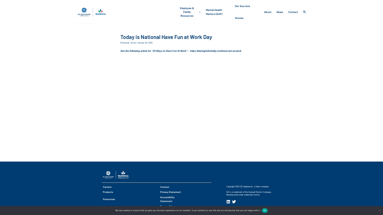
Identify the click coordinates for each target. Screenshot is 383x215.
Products (108, 192)
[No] (379, 210)
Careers (107, 186)
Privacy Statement (170, 192)
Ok (264, 210)
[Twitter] (234, 202)
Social (133, 43)
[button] (199, 12)
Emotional (124, 43)
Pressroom (109, 199)
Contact (164, 186)
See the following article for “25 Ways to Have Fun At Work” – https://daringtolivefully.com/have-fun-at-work (180, 51)
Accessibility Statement (167, 199)
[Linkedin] (228, 202)
